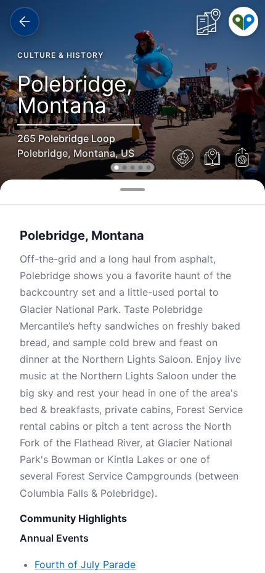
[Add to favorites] (183, 158)
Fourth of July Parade (85, 564)
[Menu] (243, 21)
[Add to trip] (213, 158)
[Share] (242, 158)
